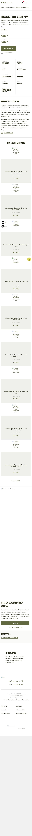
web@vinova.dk (16, 681)
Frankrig (12, 7)
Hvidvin (7, 7)
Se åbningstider (25, 700)
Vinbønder (4, 710)
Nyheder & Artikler (21, 710)
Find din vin (4, 706)
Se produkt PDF (8, 133)
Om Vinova (19, 706)
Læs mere (3, 30)
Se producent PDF (17, 627)
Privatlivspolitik (5, 714)
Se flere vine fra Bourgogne (9, 637)
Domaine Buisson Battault (6, 91)
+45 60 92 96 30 (16, 684)
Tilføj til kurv (8, 48)
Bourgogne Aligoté (7, 77)
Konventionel (5, 63)
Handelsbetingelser (21, 714)
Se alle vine (15, 481)
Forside (2, 7)
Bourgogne (20, 77)
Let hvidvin (5, 83)
